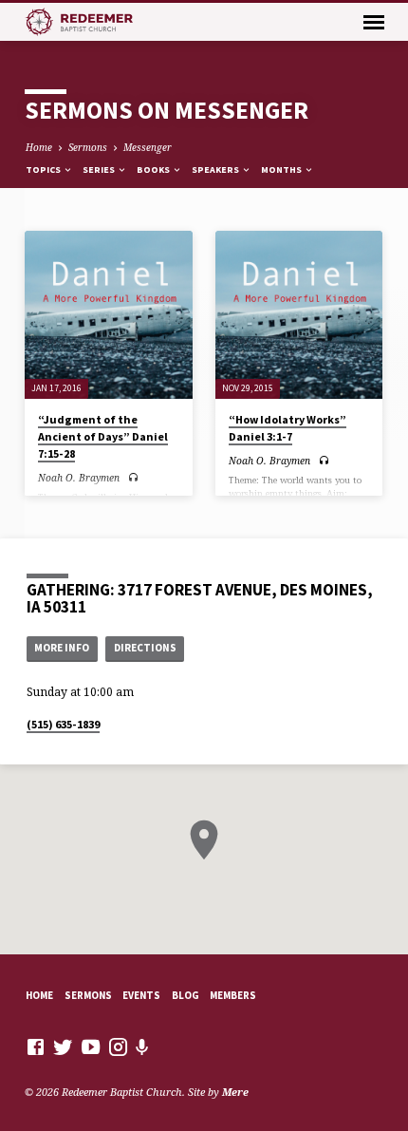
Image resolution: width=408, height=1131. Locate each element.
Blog (185, 995)
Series (100, 169)
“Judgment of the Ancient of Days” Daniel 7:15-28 (103, 436)
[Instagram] (118, 1046)
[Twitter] (63, 1046)
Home (39, 147)
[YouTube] (91, 1046)
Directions (145, 647)
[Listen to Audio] (133, 477)
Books (154, 169)
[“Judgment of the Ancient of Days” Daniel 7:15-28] (109, 315)
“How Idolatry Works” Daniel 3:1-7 (287, 427)
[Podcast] (142, 1047)
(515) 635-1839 (63, 724)
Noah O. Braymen (79, 477)
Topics (44, 169)
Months (282, 169)
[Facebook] (35, 1046)
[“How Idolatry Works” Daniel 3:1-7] (299, 315)
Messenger (147, 147)
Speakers (216, 169)
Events (141, 995)
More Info (61, 647)
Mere (235, 1091)
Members (233, 995)
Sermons (87, 147)
